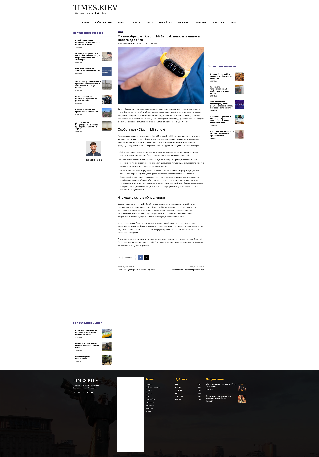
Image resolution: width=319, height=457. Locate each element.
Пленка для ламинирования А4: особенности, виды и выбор (219, 90)
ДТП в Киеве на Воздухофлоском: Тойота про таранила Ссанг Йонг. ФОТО (86, 125)
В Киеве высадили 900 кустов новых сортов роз (86, 110)
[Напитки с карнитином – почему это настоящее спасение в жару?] (107, 333)
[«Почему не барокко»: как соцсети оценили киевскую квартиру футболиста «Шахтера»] (107, 57)
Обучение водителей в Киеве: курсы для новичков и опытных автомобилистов (220, 119)
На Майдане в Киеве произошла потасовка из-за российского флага (87, 42)
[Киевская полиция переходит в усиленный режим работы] (107, 99)
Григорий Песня (93, 159)
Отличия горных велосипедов (82, 357)
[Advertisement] (188, 9)
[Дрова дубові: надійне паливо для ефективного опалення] (239, 77)
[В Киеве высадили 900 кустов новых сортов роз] (107, 113)
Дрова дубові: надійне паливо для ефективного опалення (221, 76)
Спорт (120, 31)
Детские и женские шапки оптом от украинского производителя (222, 133)
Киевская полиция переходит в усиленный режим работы (86, 98)
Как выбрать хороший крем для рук (188, 269)
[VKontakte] (87, 392)
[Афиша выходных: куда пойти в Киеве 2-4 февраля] (242, 387)
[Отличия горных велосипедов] (107, 360)
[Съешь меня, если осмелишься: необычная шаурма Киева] (242, 399)
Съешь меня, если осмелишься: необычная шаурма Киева (218, 397)
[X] (146, 257)
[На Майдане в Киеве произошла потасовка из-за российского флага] (107, 43)
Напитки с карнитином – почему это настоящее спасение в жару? (86, 332)
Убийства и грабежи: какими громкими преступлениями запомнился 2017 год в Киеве (88, 84)
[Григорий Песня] (93, 148)
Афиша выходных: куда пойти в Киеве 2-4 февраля (221, 385)
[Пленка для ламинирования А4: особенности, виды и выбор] (239, 89)
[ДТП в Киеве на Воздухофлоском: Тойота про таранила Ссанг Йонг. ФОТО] (107, 126)
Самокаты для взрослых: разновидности (137, 269)
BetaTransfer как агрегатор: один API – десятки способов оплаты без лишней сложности (221, 104)
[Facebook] (140, 257)
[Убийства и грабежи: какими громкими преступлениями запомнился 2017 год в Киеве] (107, 85)
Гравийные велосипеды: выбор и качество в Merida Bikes (87, 345)
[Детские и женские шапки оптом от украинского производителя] (239, 134)
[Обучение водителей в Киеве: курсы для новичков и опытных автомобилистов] (239, 119)
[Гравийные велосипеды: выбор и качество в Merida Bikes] (107, 346)
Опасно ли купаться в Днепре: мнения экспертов (87, 69)
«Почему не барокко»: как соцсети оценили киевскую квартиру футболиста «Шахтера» (87, 56)
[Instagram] (78, 392)
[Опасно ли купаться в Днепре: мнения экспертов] (107, 71)
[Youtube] (91, 392)
